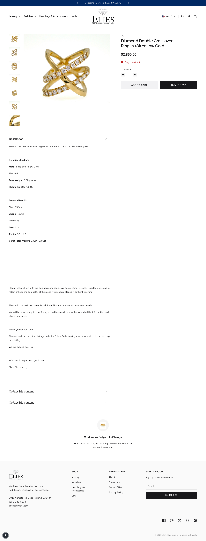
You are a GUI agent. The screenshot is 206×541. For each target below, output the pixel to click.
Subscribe (171, 495)
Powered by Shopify (188, 535)
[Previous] (77, 3)
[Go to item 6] (14, 106)
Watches (76, 482)
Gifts (74, 495)
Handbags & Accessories (78, 489)
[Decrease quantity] (123, 75)
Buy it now (178, 85)
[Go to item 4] (14, 79)
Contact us (114, 482)
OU (123, 35)
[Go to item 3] (14, 66)
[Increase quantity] (135, 75)
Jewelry (75, 477)
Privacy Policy (116, 492)
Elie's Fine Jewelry (170, 535)
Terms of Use (115, 487)
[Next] (128, 3)
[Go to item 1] (14, 39)
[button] (5, 535)
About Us (113, 477)
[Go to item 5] (14, 93)
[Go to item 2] (14, 53)
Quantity (126, 69)
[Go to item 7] (14, 120)
